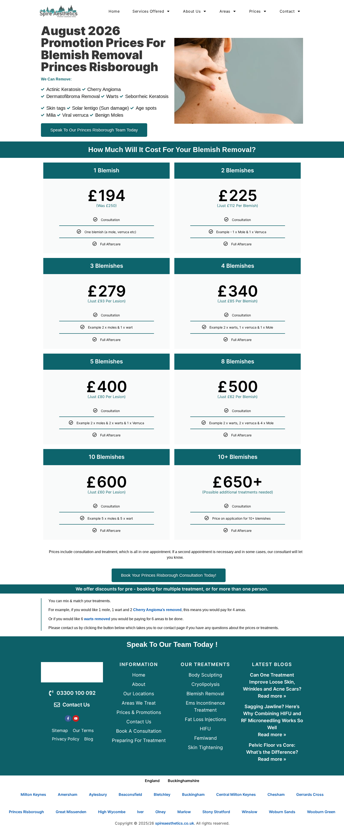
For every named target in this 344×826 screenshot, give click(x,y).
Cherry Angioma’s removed (157, 610)
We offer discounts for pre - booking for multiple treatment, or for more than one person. (172, 589)
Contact (287, 11)
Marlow (184, 811)
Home (114, 11)
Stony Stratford (216, 811)
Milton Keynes (33, 794)
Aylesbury (98, 794)
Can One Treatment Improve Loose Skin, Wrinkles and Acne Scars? (272, 682)
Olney (160, 811)
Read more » (272, 696)
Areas (225, 11)
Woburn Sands (282, 811)
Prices (255, 11)
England (152, 780)
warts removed (97, 619)
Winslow (249, 811)
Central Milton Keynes (236, 794)
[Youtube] (76, 718)
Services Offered (148, 11)
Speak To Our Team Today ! (172, 644)
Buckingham (193, 794)
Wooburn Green (321, 811)
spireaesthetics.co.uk (174, 823)
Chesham (276, 794)
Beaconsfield (130, 794)
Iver (140, 811)
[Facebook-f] (68, 718)
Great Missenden (71, 811)
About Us (192, 11)
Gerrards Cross (310, 794)
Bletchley (162, 794)
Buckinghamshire (183, 780)
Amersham (67, 794)
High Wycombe (111, 811)
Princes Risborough (26, 811)
